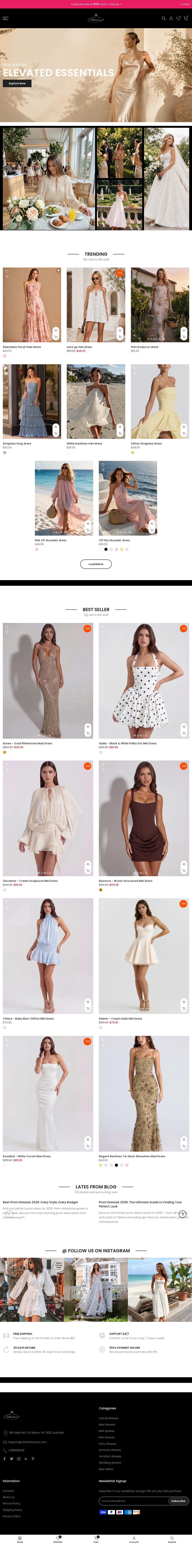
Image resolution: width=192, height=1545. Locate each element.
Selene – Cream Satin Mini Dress (120, 1018)
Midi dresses (107, 1431)
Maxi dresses (107, 1424)
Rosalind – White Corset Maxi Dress (27, 1156)
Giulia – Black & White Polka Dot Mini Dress (128, 743)
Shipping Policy (12, 1510)
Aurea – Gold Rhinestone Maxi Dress (27, 743)
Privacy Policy (11, 1516)
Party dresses (107, 1444)
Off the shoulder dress (114, 540)
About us (8, 1497)
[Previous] (9, 1214)
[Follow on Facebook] (4, 1459)
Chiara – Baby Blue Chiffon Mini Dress (28, 1018)
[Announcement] (96, 4)
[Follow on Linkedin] (26, 1459)
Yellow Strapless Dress (146, 443)
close (7, 4)
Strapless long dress (17, 443)
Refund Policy (11, 1503)
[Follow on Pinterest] (33, 1459)
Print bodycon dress (144, 347)
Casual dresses (108, 1418)
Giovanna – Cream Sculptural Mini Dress (30, 881)
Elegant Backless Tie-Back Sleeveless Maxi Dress (132, 1156)
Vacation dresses (110, 1456)
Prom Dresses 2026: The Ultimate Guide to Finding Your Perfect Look (140, 1204)
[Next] (182, 1214)
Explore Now (17, 83)
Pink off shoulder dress (50, 540)
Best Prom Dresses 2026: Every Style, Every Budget (40, 1202)
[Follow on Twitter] (11, 1459)
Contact (8, 1491)
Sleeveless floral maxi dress (22, 347)
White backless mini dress (84, 443)
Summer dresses (110, 1450)
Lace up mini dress (79, 347)
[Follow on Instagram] (18, 1459)
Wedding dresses (110, 1463)
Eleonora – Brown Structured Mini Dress (125, 881)
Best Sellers (106, 1469)
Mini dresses (107, 1437)
